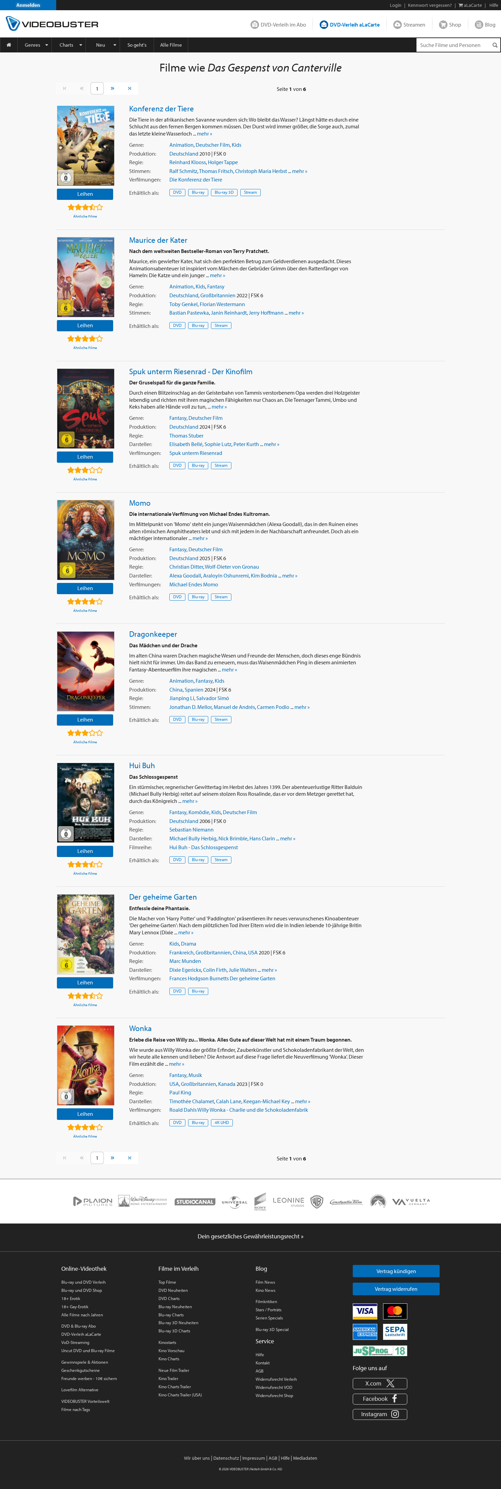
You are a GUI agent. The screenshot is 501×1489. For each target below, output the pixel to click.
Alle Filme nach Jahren (82, 1314)
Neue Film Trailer (173, 1370)
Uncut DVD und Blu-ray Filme (88, 1350)
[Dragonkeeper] (86, 671)
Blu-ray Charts (171, 1314)
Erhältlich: (144, 192)
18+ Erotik (70, 1298)
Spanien (194, 689)
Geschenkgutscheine (80, 1370)
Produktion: (142, 153)
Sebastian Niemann (191, 829)
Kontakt (263, 1362)
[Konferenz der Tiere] (86, 146)
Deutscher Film (213, 144)
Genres (32, 45)
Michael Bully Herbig (192, 838)
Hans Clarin (262, 838)
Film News (265, 1282)
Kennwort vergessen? (430, 5)
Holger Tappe (223, 162)
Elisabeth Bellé (185, 444)
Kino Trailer (168, 1378)
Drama (188, 943)
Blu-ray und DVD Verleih (83, 1282)
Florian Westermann (222, 304)
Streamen (414, 24)
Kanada (227, 1083)
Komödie (198, 812)
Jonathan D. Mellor (190, 706)
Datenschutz (226, 1458)
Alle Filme (171, 45)
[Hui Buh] (86, 803)
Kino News (265, 1290)
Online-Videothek (83, 1268)
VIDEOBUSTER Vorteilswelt (85, 1401)
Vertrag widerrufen (396, 1288)
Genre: (136, 144)
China (176, 689)
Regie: (136, 162)
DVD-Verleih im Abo (283, 24)
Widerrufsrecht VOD (274, 1387)
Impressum (253, 1458)
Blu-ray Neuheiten (175, 1306)
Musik (195, 1075)
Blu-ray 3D (224, 192)
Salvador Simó (212, 698)
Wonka (140, 1028)
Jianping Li (181, 698)
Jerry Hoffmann (266, 312)
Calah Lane (228, 1101)
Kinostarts (167, 1342)
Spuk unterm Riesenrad (195, 452)
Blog (490, 24)
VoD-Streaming (75, 1342)
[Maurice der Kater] (86, 277)
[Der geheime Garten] (86, 934)
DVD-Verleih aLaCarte (355, 24)
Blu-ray (198, 192)
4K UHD (222, 1122)
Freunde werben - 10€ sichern (89, 1378)
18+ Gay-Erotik (74, 1306)
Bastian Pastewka (189, 312)
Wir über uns (197, 1458)
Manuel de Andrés (234, 706)
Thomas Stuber (186, 435)
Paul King (180, 1092)
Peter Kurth (246, 444)
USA (253, 952)
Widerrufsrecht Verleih (276, 1379)
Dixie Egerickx (185, 969)
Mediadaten (305, 1458)
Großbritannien (218, 295)
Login (395, 5)
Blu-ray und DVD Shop (81, 1290)
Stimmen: (140, 171)
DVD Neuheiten (173, 1290)
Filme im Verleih (178, 1268)
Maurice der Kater (158, 240)
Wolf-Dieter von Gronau (232, 566)
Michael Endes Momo (193, 584)
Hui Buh (142, 765)
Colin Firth (215, 969)
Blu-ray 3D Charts (174, 1330)
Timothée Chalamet (191, 1101)
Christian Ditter (186, 566)
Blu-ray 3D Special (272, 1329)
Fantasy (216, 286)
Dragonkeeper (153, 634)
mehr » (204, 133)
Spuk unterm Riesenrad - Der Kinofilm (191, 371)
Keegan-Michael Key (266, 1101)
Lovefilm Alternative (79, 1389)
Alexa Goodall (185, 575)
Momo (140, 502)
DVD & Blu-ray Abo (78, 1326)
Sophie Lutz (217, 444)
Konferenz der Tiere (161, 108)
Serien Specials (269, 1317)
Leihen (85, 193)
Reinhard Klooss (187, 162)
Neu (100, 45)
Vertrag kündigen (396, 1271)
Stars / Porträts (269, 1309)
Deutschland (183, 153)
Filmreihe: (140, 847)
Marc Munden (185, 960)
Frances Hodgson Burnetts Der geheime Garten (222, 978)
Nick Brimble (232, 838)
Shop (455, 24)
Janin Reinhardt (229, 312)
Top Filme (167, 1282)
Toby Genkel (183, 304)
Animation (181, 144)
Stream (250, 192)
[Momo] (86, 540)
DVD (177, 192)
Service (265, 1341)
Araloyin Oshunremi (226, 575)
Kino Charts (168, 1358)
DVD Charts (169, 1298)
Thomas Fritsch (216, 171)
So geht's (137, 45)
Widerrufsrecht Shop (274, 1395)
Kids (236, 144)
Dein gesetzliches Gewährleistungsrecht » (251, 1236)
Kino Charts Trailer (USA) (180, 1394)
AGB (259, 1371)
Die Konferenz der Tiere (195, 179)
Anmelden (28, 5)
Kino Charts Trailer (174, 1386)
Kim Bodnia (264, 575)
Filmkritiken (266, 1301)
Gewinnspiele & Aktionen (84, 1362)
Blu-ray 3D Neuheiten (178, 1322)
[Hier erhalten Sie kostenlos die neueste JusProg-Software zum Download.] (380, 1350)
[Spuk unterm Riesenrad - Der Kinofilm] (86, 408)
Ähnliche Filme (85, 216)
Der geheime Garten (163, 896)
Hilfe (260, 1354)
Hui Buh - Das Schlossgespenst (203, 847)
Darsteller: (140, 444)
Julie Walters (243, 969)
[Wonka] (86, 1065)
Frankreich (181, 952)
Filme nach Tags (75, 1409)
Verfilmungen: (145, 179)
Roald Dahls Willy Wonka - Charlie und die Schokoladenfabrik (238, 1109)
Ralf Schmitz (183, 171)
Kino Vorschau (171, 1350)
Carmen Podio (273, 706)
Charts (66, 45)
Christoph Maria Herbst (261, 171)
